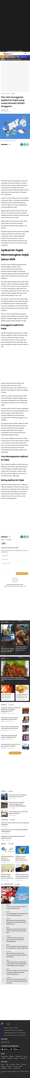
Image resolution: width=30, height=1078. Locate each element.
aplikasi (3, 192)
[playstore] (15, 1050)
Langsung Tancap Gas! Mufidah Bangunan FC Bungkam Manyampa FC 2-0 (10, 709)
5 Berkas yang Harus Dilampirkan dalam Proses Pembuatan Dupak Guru (16, 930)
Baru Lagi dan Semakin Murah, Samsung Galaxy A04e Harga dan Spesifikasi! (16, 955)
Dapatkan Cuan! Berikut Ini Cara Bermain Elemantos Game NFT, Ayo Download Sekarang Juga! (22, 861)
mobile (22, 211)
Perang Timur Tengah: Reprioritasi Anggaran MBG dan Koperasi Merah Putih (7, 651)
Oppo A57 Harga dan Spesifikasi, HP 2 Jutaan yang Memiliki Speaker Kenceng (17, 981)
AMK (3, 1073)
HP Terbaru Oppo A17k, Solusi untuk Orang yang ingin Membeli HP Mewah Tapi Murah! (17, 972)
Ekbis (13, 93)
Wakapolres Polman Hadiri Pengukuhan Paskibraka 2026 (13, 837)
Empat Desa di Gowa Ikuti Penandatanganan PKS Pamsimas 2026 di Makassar (17, 804)
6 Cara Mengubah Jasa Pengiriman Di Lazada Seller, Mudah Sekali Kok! (17, 947)
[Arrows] (2, 634)
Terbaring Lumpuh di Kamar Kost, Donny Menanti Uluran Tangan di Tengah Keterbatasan (22, 650)
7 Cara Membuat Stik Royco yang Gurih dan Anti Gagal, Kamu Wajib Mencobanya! (7, 698)
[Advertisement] (15, 76)
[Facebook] (21, 144)
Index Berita (15, 753)
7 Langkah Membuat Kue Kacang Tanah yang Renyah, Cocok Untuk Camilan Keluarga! (22, 698)
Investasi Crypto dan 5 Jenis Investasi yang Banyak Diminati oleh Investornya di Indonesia (22, 878)
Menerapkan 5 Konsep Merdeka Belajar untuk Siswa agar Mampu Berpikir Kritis (16, 922)
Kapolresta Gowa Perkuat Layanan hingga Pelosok (9, 736)
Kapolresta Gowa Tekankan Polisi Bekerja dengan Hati (9, 718)
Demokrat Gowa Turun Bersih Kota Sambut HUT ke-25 (18, 796)
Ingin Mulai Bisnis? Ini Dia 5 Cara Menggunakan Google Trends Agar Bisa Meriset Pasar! (7, 860)
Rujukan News (5, 93)
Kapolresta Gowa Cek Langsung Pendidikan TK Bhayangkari (14, 830)
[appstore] (5, 1050)
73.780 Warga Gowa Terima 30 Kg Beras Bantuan (18, 812)
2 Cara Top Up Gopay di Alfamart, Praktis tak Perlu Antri (16, 907)
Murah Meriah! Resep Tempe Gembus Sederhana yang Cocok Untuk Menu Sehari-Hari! (14, 679)
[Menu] (2, 53)
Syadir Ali (4, 110)
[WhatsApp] (24, 144)
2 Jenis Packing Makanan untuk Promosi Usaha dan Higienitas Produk (7, 877)
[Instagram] (8, 1042)
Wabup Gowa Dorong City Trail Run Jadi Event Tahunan (10, 745)
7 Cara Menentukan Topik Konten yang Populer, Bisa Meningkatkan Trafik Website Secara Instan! (16, 963)
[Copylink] (27, 144)
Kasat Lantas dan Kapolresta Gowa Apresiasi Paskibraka (10, 727)
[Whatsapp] (5, 1042)
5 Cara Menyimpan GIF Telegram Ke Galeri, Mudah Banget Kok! (17, 914)
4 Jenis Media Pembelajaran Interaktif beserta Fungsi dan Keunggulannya (15, 939)
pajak (3, 543)
